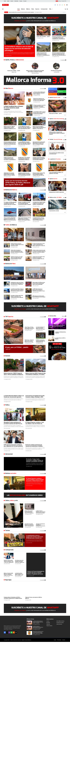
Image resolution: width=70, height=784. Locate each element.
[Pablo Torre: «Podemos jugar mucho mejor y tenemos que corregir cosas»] (29, 335)
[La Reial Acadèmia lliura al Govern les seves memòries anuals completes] (14, 98)
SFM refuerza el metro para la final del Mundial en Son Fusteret (38, 296)
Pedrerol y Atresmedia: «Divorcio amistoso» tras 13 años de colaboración (8, 561)
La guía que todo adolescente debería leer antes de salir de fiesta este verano (57, 326)
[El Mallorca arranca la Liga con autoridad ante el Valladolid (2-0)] (41, 335)
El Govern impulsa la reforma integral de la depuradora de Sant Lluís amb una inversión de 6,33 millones (59, 54)
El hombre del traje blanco (56, 70)
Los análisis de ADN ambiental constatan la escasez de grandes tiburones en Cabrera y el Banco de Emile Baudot (10, 204)
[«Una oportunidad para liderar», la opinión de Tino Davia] (57, 166)
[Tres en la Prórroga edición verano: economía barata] (57, 146)
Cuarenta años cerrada (54, 210)
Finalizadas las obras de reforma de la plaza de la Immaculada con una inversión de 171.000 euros (17, 283)
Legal (55, 639)
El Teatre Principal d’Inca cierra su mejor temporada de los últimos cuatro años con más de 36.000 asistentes (38, 245)
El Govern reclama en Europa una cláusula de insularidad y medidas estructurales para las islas (34, 446)
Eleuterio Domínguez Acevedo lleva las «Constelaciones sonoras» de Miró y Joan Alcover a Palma (13, 524)
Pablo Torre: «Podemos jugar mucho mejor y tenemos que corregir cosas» (29, 341)
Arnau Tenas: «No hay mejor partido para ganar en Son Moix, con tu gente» (29, 329)
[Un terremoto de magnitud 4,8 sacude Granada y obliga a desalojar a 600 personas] (36, 387)
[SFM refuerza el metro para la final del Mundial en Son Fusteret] (29, 297)
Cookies (63, 639)
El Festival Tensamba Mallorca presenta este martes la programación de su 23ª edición (29, 525)
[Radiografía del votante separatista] (57, 186)
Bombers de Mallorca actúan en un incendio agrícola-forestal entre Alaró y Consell (24, 203)
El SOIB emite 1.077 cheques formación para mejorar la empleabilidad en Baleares (24, 158)
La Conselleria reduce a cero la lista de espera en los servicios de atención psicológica (19, 48)
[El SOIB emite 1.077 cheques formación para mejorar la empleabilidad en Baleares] (24, 152)
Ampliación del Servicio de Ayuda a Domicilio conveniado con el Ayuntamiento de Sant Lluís (24, 175)
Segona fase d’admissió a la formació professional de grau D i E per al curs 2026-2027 (39, 99)
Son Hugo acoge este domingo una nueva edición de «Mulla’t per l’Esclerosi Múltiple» (19, 562)
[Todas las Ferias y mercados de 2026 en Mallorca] (35, 589)
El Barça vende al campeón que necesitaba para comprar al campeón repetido (35, 71)
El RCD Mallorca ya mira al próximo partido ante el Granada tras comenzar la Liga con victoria (13, 339)
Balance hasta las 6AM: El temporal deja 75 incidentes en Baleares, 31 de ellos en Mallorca (39, 128)
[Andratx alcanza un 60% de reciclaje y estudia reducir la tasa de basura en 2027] (7, 245)
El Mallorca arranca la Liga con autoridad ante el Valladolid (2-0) (40, 341)
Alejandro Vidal (8, 349)
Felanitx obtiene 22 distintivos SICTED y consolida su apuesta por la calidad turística (13, 598)
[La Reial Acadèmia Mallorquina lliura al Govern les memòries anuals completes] (29, 93)
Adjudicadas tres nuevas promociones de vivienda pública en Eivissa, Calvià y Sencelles (9, 175)
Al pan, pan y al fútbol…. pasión (43, 36)
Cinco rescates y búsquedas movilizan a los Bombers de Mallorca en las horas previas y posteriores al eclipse (10, 219)
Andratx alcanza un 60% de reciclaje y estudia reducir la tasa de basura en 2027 (17, 244)
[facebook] (55, 5)
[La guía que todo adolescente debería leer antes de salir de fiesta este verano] (57, 323)
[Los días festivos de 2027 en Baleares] (51, 338)
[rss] (64, 5)
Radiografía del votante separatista (56, 192)
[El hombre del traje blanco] (56, 66)
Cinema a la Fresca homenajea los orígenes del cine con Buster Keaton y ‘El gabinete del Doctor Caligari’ (14, 276)
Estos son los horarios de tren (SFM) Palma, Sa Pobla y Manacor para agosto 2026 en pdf (17, 183)
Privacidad (59, 639)
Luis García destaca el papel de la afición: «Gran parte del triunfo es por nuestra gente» (40, 329)
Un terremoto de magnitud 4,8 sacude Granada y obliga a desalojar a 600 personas (35, 397)
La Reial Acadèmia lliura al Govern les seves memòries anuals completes (21, 12)
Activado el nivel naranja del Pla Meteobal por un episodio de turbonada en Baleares (39, 158)
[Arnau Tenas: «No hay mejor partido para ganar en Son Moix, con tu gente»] (29, 323)
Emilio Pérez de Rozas (35, 73)
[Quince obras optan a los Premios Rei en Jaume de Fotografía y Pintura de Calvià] (36, 234)
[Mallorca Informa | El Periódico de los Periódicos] (35, 5)
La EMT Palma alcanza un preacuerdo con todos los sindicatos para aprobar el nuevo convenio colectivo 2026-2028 (38, 290)
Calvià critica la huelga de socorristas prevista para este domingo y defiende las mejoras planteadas (17, 252)
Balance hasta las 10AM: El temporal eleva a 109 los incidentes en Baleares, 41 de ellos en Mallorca (10, 128)
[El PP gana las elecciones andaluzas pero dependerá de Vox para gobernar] (14, 436)
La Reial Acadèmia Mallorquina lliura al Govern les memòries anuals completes (39, 93)
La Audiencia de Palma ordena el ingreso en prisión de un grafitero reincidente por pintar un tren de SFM (39, 204)
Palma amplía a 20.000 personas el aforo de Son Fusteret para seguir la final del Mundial (38, 283)
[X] (57, 5)
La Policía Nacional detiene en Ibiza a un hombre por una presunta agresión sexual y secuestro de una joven (14, 397)
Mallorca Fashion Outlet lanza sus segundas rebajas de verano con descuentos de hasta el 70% (8, 575)
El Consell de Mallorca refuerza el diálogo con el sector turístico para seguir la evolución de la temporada (34, 276)
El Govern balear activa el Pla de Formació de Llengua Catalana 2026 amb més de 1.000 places (39, 175)
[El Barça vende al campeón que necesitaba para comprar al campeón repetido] (35, 66)
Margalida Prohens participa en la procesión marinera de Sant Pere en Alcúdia (13, 424)
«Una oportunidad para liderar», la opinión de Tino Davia (56, 173)
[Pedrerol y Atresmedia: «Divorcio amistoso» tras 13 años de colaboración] (8, 556)
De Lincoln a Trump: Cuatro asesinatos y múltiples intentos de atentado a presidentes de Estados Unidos (35, 461)
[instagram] (60, 5)
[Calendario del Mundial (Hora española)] (51, 332)
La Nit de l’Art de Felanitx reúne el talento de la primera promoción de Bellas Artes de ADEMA (38, 258)
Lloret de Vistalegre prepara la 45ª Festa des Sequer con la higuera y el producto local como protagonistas (14, 237)
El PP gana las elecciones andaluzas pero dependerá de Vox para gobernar (13, 445)
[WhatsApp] (62, 5)
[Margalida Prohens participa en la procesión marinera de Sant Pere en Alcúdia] (14, 414)
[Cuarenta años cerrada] (57, 204)
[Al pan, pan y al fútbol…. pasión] (44, 30)
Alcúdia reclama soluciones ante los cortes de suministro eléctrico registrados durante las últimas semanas (39, 252)
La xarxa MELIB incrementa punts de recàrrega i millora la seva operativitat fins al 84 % (24, 127)
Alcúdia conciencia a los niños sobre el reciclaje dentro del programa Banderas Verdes (17, 257)
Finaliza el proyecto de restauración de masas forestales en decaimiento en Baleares (43, 54)
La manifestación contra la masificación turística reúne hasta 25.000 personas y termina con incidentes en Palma (38, 220)
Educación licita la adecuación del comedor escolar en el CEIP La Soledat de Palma (39, 143)
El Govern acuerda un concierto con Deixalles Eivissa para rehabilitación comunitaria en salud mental (59, 38)
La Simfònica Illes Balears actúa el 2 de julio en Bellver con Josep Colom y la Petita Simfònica (19, 575)
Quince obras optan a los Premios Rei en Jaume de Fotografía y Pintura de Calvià (35, 238)
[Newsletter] (67, 5)
